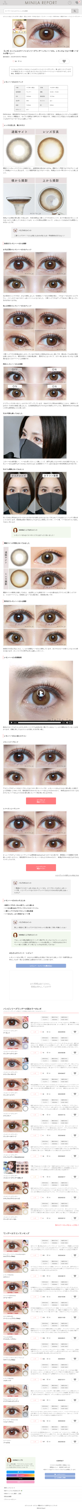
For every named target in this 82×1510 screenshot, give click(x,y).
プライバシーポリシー (10, 1499)
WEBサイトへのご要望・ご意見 (12, 1493)
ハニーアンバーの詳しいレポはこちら (67, 875)
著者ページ (21, 1482)
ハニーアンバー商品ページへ (41, 867)
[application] (41, 693)
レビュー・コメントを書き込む (41, 966)
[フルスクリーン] (70, 723)
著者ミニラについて (9, 1488)
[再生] (12, 723)
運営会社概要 (7, 1496)
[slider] (39, 722)
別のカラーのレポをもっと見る (66, 1225)
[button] (41, 693)
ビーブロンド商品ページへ (41, 801)
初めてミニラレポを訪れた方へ (12, 1490)
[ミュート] (67, 723)
